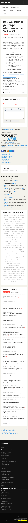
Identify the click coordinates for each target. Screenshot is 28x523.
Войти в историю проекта (6, 471)
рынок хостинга (11, 273)
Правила (3, 474)
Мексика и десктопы (8, 320)
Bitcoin (6, 219)
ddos (12, 223)
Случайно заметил (14, 188)
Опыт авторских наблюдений (7, 477)
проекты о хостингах (9, 129)
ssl (16, 254)
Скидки (4, 10)
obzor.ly (16, 247)
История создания (5, 473)
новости (14, 271)
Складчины (5, 7)
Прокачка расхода (5, 479)
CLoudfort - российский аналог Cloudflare (13, 407)
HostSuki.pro (5, 2)
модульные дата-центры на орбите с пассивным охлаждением (12, 314)
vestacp (22, 256)
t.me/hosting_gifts (5, 154)
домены (13, 269)
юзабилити (13, 281)
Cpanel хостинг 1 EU (5, 492)
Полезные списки (15, 7)
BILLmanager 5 (11, 217)
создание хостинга (18, 275)
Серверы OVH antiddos (6, 506)
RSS (16, 170)
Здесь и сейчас (10, 289)
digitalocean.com (19, 223)
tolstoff (4, 301)
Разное (12, 10)
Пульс (22, 188)
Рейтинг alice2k (4, 476)
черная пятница (7, 279)
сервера (18, 273)
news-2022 (13, 245)
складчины (5, 275)
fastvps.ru (10, 225)
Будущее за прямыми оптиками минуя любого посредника (13, 387)
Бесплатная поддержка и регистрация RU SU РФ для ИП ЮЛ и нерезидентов (13, 362)
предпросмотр (15, 120)
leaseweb (20, 235)
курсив (7, 109)
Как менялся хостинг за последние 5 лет (10, 487)
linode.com (15, 237)
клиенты (9, 271)
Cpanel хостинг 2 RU (5, 493)
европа (19, 269)
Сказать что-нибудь (10, 104)
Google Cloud (19, 227)
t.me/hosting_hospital (6, 156)
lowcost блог (3, 456)
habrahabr (12, 229)
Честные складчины (5, 504)
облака (18, 271)
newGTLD (8, 241)
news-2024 (5, 247)
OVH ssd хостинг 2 (5, 501)
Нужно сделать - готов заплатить (9, 433)
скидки (22, 273)
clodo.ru (20, 219)
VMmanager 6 (12, 257)
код (16, 109)
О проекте (3, 468)
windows (6, 259)
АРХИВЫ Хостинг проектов (7, 482)
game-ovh (7, 227)
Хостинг (4, 13)
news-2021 (8, 245)
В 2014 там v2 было (14, 74)
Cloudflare (6, 223)
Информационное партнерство (8, 480)
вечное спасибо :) (10, 142)
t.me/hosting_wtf (5, 159)
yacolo (16, 259)
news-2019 (13, 243)
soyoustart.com (8, 89)
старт (7, 474)
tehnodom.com (12, 256)
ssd (13, 254)
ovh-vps (10, 249)
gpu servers (6, 229)
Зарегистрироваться (5, 446)
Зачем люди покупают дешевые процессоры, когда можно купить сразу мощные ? (13, 334)
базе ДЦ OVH (11, 145)
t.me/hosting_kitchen (6, 162)
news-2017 (20, 241)
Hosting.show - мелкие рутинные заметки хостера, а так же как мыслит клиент (14, 429)
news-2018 (8, 243)
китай (5, 271)
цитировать (14, 109)
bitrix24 (10, 219)
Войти (2, 447)
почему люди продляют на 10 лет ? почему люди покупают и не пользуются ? (14, 394)
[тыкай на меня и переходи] (9, 137)
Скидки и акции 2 (5, 455)
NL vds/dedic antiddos (6, 498)
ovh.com (13, 89)
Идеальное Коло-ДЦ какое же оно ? (12, 308)
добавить (7, 120)
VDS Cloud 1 (4, 495)
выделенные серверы (9, 267)
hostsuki (14, 231)
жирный (5, 109)
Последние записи (15, 292)
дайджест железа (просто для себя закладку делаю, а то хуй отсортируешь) (13, 341)
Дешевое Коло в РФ (5, 507)
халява (14, 277)
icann (10, 233)
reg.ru (20, 250)
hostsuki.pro (21, 231)
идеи (23, 269)
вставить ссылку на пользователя (5, 110)
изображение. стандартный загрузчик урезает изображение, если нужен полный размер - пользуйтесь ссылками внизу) (18, 109)
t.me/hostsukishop (5, 153)
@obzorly (3, 485)
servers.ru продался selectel (10, 375)
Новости (5, 34)
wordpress (12, 259)
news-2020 (19, 243)
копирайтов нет (23, 516)
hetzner (21, 229)
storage (5, 256)
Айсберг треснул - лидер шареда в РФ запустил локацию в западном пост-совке (13, 326)
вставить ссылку (20, 109)
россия (5, 273)
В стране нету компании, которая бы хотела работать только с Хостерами (12, 368)
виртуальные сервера (13, 265)
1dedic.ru (6, 215)
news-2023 (19, 245)
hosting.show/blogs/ (6, 432)
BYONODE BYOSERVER (9, 347)
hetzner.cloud (7, 231)
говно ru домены (20, 267)
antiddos (22, 215)
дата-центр (6, 269)
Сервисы (19, 10)
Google (12, 227)
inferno (18, 233)
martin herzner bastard (11, 239)
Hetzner (19, 145)
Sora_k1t (5, 351)
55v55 (25, 518)
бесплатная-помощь (17, 261)
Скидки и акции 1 (5, 453)
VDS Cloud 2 (4, 497)
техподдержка (8, 277)
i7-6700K (6, 233)
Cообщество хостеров (6, 483)
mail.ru (20, 237)
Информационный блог (6, 469)
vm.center (5, 258)
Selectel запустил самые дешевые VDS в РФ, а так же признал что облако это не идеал (13, 354)
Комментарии (6, 292)
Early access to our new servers (17, 193)
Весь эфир (5, 423)
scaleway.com (14, 252)
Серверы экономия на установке (8, 463)
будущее (9, 263)
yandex (21, 259)
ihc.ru (14, 233)
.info (26, 519)
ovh (6, 249)
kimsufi (15, 235)
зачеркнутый (9, 109)
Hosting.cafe (3, 458)
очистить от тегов (8, 110)
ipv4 (23, 233)
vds (18, 256)
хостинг (19, 277)
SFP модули (6, 413)
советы (11, 275)
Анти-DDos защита (5, 490)
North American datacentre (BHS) (17, 202)
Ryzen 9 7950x (6, 252)
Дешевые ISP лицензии (6, 503)
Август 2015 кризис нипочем (16, 199)
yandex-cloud (8, 261)
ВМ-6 (5, 146)
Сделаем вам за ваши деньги (10, 298)
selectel (21, 251)
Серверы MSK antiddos (6, 509)
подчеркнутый (11, 109)
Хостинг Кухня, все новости (7, 459)
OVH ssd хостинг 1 (5, 500)
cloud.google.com (10, 221)
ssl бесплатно (21, 254)
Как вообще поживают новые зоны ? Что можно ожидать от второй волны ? (13, 401)
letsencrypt (8, 237)
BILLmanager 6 (20, 217)
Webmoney (22, 258)
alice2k (6, 92)
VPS (17, 258)
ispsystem (9, 235)
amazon (16, 215)
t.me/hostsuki (4, 161)
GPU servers (6, 303)
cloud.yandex (18, 221)
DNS (4, 225)
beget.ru (5, 217)
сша (24, 275)
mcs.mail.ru (19, 239)
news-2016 (15, 241)
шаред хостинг (20, 279)
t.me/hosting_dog (5, 157)
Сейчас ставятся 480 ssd (9, 77)
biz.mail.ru (15, 219)
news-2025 (11, 247)
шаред (14, 279)
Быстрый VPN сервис (6, 452)
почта (22, 271)
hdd (17, 229)
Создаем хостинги (5, 464)
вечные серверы (16, 263)
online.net (21, 247)
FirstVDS (16, 225)
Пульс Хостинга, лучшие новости (8, 461)
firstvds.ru (21, 225)
